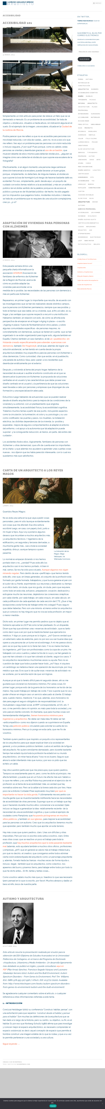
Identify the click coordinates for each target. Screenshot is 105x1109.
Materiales (95, 117)
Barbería (95, 89)
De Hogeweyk (29, 346)
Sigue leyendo (11, 1044)
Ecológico (92, 216)
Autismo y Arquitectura (23, 898)
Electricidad (95, 237)
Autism (92, 156)
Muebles (89, 96)
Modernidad (83, 237)
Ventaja (92, 135)
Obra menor (95, 124)
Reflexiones (91, 226)
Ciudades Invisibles (86, 195)
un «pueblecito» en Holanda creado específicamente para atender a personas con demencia (36, 342)
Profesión (82, 156)
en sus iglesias (35, 819)
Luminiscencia (83, 142)
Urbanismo (82, 159)
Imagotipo (82, 230)
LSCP (80, 240)
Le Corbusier (83, 117)
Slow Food (82, 198)
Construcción (94, 188)
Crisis (91, 159)
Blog (92, 198)
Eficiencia (82, 131)
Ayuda (80, 163)
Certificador (83, 174)
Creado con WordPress (12, 1062)
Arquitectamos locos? (84, 263)
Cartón (81, 191)
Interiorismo (83, 114)
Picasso (93, 99)
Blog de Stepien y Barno (85, 276)
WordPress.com (23, 1064)
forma (80, 79)
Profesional (83, 110)
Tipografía (82, 99)
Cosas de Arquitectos (84, 284)
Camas (88, 163)
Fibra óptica (83, 124)
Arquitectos (83, 89)
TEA (93, 181)
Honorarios (83, 177)
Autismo (81, 205)
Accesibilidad (83, 181)
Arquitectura (84, 202)
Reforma (81, 103)
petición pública (21, 726)
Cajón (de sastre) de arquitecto (87, 280)
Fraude (95, 142)
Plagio (94, 107)
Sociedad (82, 216)
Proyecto (89, 128)
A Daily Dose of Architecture (86, 259)
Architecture (84, 107)
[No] (102, 1104)
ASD (90, 230)
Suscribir (84, 59)
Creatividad (83, 145)
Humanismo (95, 114)
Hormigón (82, 135)
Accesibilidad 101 (17, 23)
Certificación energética (88, 223)
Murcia (91, 184)
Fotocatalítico (84, 244)
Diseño (80, 96)
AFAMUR (17, 273)
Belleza (97, 244)
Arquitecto (92, 103)
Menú (98, 3)
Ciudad (81, 226)
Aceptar (53, 1106)
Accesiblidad (83, 212)
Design (95, 202)
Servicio (81, 152)
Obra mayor (89, 240)
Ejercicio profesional (87, 209)
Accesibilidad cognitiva (88, 92)
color (80, 138)
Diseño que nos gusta (87, 219)
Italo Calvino (91, 138)
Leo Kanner (95, 212)
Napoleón (82, 188)
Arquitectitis (81, 267)
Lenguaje (82, 184)
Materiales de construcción (84, 84)
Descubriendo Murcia (84, 289)
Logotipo (97, 170)
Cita (92, 177)
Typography (92, 152)
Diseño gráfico (84, 170)
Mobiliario (92, 131)
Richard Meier (83, 121)
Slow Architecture (86, 149)
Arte (98, 159)
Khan (80, 128)
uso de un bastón (53, 150)
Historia (89, 79)
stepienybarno (84, 233)
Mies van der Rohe (85, 166)
